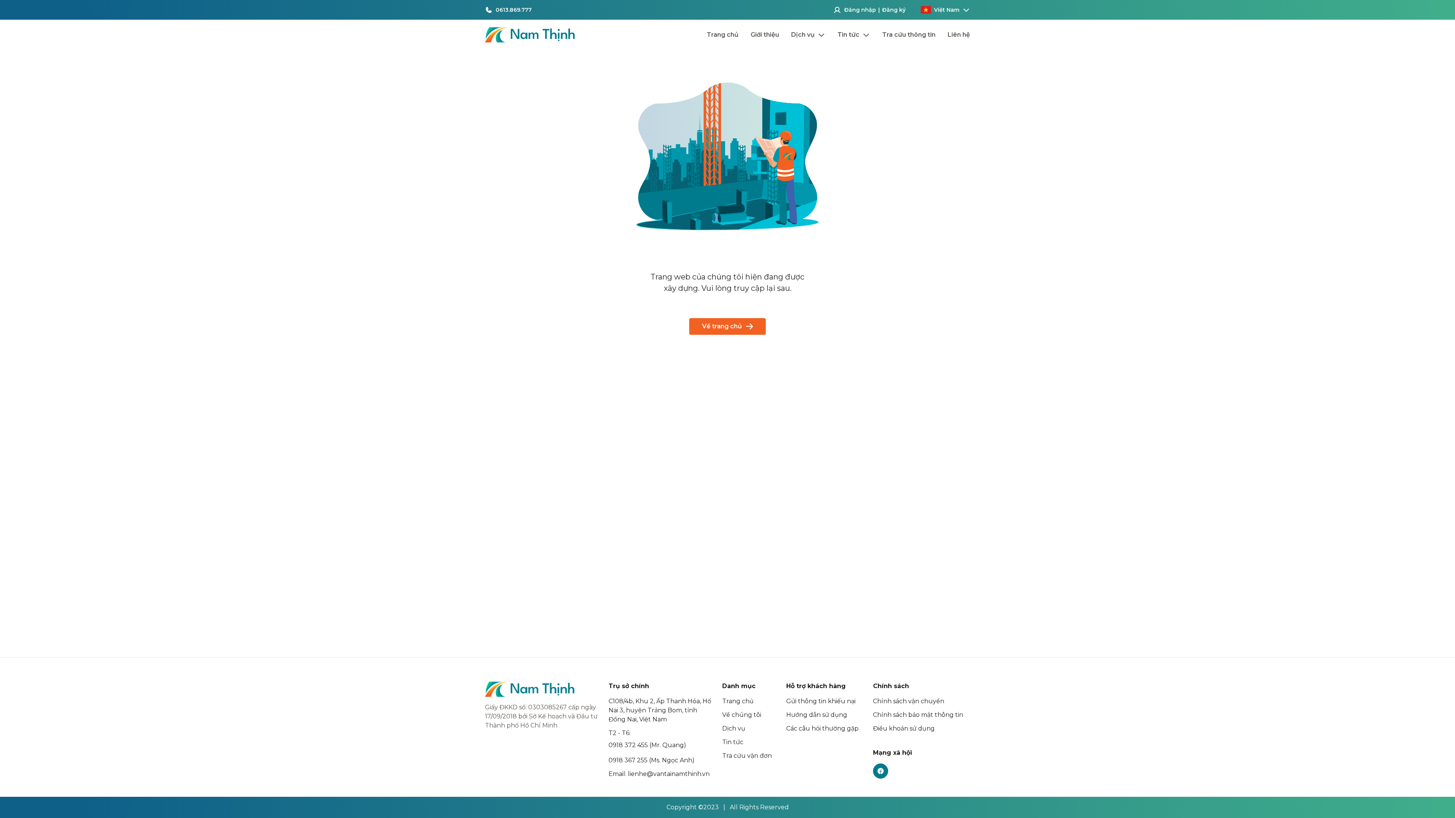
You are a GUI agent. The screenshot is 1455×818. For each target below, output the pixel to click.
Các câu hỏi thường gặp (822, 728)
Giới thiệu (765, 34)
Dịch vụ (733, 728)
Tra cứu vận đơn (747, 755)
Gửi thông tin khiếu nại (821, 701)
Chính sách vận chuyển (908, 701)
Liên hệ (959, 34)
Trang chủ (722, 34)
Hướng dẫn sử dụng (816, 714)
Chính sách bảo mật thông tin (918, 714)
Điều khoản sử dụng (904, 728)
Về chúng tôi (741, 714)
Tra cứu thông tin (909, 34)
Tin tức (732, 742)
